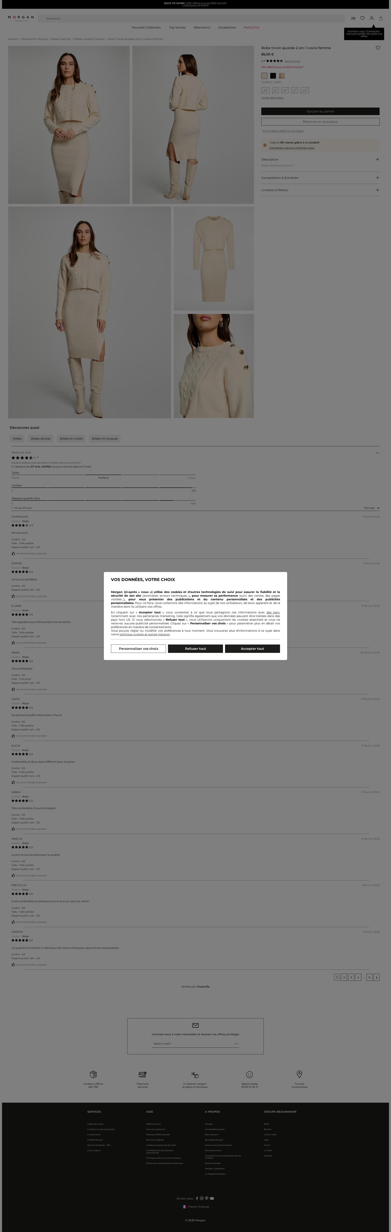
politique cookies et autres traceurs (145, 634)
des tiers (273, 612)
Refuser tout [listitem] (195, 649)
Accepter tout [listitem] (252, 649)
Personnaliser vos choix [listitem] (138, 649)
